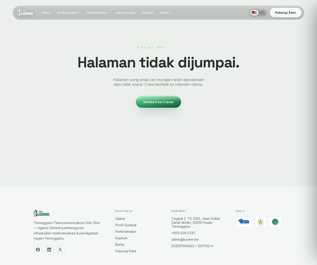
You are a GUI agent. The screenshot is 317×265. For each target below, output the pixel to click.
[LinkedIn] (49, 249)
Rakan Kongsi (126, 13)
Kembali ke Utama (158, 102)
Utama (46, 13)
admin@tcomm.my (185, 239)
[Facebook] (38, 249)
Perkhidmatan (97, 13)
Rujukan (148, 13)
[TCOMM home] (25, 12)
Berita (164, 13)
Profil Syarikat (67, 13)
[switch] (258, 12)
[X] (60, 249)
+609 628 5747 (183, 233)
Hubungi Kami (125, 251)
